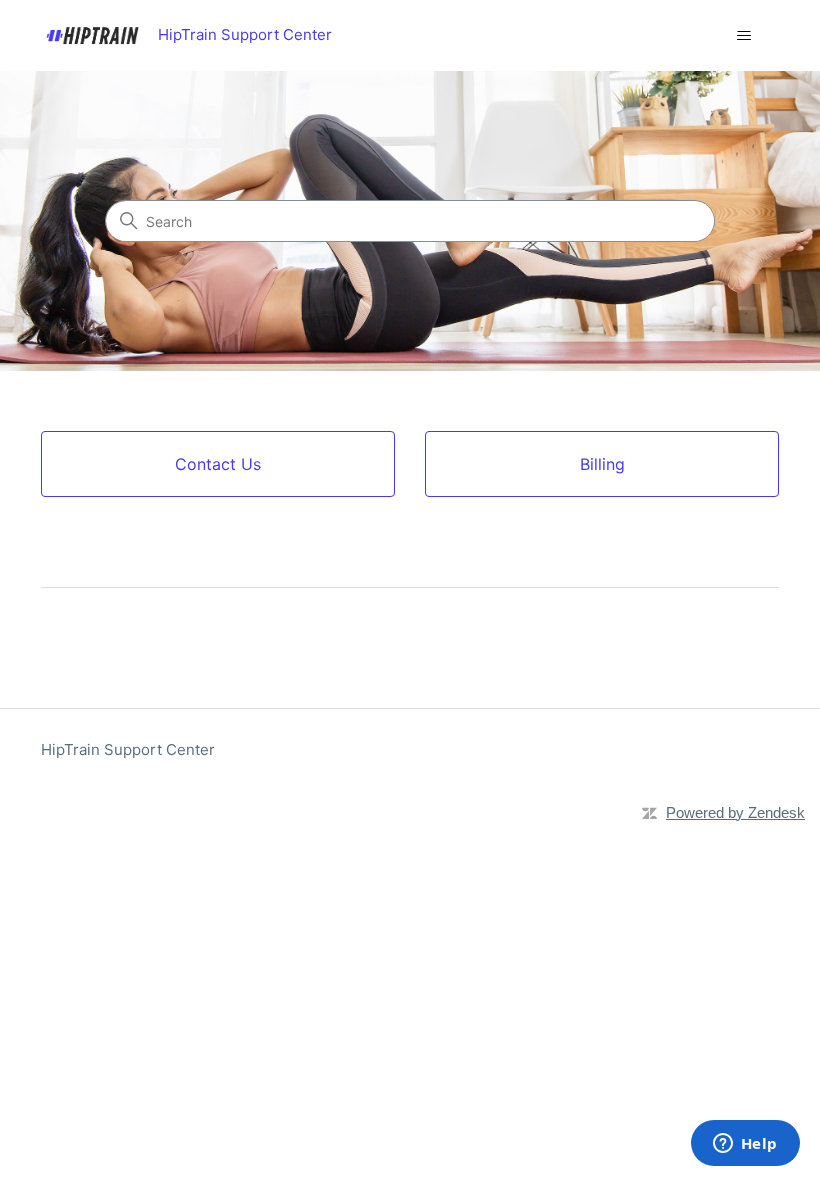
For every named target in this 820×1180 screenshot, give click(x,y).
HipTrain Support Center (128, 749)
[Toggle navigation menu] (743, 36)
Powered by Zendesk (735, 812)
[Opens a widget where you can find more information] (745, 1145)
